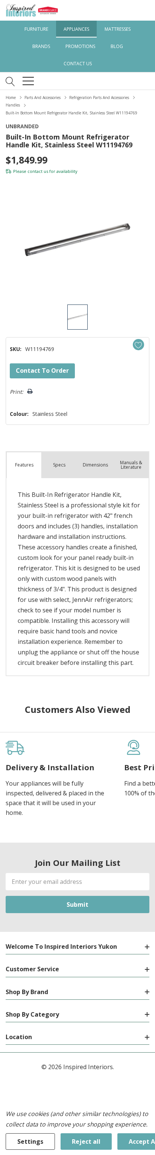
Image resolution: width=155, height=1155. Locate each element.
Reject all (86, 1141)
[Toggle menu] (28, 81)
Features (24, 465)
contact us (37, 171)
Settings (30, 1141)
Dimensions (95, 465)
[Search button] (10, 81)
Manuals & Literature (131, 464)
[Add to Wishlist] (138, 344)
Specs (59, 465)
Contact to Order (42, 370)
